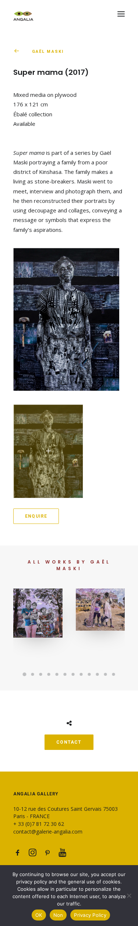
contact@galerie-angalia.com (47, 831)
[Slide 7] (73, 674)
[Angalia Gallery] (69, 14)
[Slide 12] (114, 674)
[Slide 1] (25, 674)
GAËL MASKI (48, 51)
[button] (121, 14)
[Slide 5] (57, 674)
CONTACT (68, 742)
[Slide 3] (41, 674)
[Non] (128, 895)
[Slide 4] (49, 674)
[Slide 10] (97, 674)
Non (58, 915)
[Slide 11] (106, 674)
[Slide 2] (33, 674)
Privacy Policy (90, 915)
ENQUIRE (36, 516)
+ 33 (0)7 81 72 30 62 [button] (38, 823)
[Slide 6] (65, 674)
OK (38, 915)
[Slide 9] (89, 674)
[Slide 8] (81, 674)
